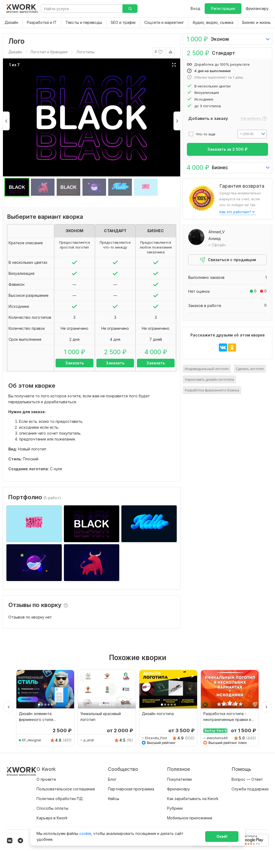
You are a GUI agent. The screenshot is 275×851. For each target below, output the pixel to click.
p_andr (89, 740)
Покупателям (179, 779)
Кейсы (113, 798)
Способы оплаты (52, 808)
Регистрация (223, 8)
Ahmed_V (216, 232)
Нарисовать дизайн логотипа (209, 379)
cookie (85, 833)
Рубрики (175, 808)
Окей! (221, 836)
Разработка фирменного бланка (212, 390)
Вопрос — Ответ (247, 779)
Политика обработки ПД (60, 798)
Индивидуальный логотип (207, 368)
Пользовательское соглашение (66, 789)
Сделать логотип (250, 368)
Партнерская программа (131, 789)
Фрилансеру (257, 8)
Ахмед (214, 238)
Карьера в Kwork (52, 818)
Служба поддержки (250, 789)
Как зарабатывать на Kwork (192, 798)
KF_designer (31, 740)
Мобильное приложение (189, 818)
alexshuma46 (217, 738)
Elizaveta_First (156, 738)
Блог (112, 779)
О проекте (46, 779)
